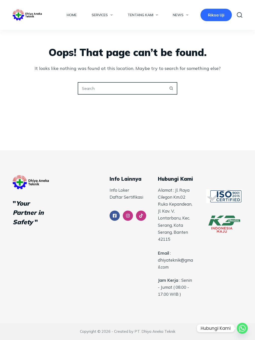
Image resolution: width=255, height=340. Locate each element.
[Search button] (171, 88)
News (178, 15)
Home (72, 15)
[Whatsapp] (242, 328)
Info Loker (119, 190)
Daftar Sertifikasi (126, 197)
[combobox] (121, 88)
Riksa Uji (216, 14)
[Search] (239, 15)
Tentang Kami (140, 15)
